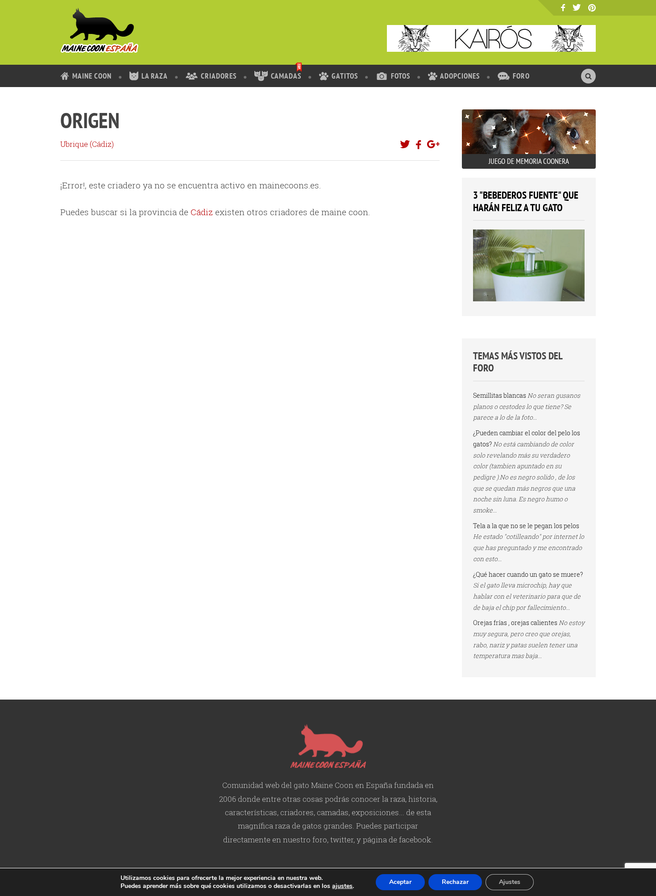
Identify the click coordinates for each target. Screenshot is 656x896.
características (251, 812)
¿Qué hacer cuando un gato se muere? (528, 574)
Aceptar (400, 882)
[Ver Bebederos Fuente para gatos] (529, 299)
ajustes (342, 886)
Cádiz (102, 144)
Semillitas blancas (499, 395)
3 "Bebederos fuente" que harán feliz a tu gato (525, 201)
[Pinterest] (592, 8)
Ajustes (509, 882)
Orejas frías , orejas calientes (515, 622)
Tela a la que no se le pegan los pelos (526, 525)
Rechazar (455, 882)
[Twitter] (576, 7)
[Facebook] (563, 7)
